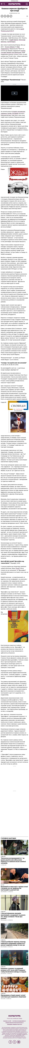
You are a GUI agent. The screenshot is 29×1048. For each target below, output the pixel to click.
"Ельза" (17, 568)
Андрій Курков (13, 40)
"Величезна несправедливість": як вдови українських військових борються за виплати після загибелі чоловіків (13, 860)
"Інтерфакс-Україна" (21, 1034)
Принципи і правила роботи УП (14, 1024)
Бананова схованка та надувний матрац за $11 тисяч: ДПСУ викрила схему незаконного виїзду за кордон (13, 970)
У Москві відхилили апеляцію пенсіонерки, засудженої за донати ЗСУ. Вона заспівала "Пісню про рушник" (13, 915)
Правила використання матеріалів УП (14, 1022)
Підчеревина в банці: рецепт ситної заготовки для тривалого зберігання (13, 996)
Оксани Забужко (10, 47)
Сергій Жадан (11, 41)
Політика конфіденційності (19, 1021)
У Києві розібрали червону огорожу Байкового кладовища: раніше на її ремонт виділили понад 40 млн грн (13, 943)
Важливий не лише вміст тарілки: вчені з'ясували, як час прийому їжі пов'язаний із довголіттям (14, 888)
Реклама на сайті (7, 1021)
